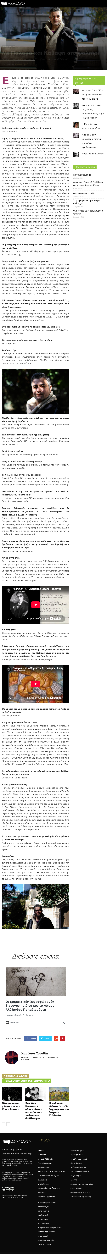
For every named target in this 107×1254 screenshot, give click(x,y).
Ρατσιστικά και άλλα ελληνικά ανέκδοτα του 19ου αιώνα (92, 94)
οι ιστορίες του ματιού (47, 1203)
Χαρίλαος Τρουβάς (34, 1053)
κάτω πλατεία (43, 1211)
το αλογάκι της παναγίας (48, 1176)
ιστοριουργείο (43, 1207)
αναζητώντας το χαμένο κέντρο (51, 1171)
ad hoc (40, 1151)
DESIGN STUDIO (12, 1197)
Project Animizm (45, 1163)
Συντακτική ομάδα (12, 1149)
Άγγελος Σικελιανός (93, 153)
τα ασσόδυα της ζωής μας (49, 1188)
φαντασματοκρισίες (46, 1240)
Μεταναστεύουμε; (82, 175)
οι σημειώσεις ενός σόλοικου (50, 1228)
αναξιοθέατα (43, 1184)
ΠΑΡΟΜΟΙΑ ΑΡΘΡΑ (16, 1076)
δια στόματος (76, 1163)
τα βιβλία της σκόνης (46, 1197)
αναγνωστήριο (44, 1167)
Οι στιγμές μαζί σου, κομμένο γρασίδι (88, 212)
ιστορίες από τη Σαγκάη (80, 1197)
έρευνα (73, 1180)
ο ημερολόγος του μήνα (80, 1192)
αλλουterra (42, 1180)
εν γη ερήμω (75, 1176)
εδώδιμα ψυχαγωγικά (79, 1171)
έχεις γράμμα (76, 1188)
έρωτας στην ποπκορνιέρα (81, 1184)
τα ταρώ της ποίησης (46, 1232)
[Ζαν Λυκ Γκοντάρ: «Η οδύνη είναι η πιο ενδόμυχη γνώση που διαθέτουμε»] (35, 1094)
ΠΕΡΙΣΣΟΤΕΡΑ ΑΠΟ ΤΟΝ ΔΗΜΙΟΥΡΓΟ (27, 1080)
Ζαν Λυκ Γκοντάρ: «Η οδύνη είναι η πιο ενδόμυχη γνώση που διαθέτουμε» (33, 1110)
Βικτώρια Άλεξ (21, 64)
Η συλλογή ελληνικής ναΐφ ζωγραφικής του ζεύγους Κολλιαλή (59, 1109)
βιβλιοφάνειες (76, 1155)
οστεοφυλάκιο (44, 1223)
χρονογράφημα (44, 1244)
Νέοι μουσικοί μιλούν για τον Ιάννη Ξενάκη (11, 1106)
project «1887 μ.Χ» (45, 1159)
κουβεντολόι (9, 46)
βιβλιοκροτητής (76, 1151)
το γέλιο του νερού (78, 1159)
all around (42, 1155)
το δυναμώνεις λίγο (78, 1167)
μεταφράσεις (43, 1219)
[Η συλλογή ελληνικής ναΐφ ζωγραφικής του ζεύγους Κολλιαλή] (59, 1094)
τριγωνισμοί (43, 1236)
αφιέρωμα (42, 1192)
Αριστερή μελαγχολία (84, 193)
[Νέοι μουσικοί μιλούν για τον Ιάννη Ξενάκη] (12, 1094)
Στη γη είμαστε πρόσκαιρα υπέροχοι (86, 202)
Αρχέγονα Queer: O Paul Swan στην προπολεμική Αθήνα (88, 183)
